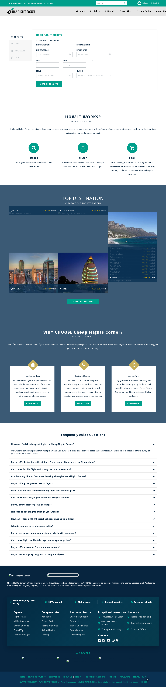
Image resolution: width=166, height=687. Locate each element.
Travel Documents (79, 625)
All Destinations (21, 621)
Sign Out (156, 3)
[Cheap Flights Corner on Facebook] (99, 640)
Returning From (83, 45)
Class (92, 60)
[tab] (20, 36)
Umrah (110, 11)
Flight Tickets (19, 616)
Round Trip (55, 40)
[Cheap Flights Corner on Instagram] (103, 640)
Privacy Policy (144, 11)
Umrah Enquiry (77, 634)
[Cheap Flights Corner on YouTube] (108, 640)
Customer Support (79, 616)
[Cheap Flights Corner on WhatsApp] (113, 640)
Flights (96, 11)
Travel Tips (125, 11)
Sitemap (46, 634)
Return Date (82, 50)
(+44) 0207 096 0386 (18, 3)
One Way (42, 40)
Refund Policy (48, 630)
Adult (38, 60)
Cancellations (76, 630)
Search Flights (49, 84)
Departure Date (42, 50)
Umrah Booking (21, 625)
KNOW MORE (32, 403)
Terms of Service (50, 625)
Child (65, 60)
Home (81, 11)
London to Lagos (21, 634)
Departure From (43, 45)
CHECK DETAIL (34, 229)
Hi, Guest (144, 3)
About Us (46, 616)
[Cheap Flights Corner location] (117, 640)
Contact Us (75, 621)
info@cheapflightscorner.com (42, 3)
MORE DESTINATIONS (83, 301)
